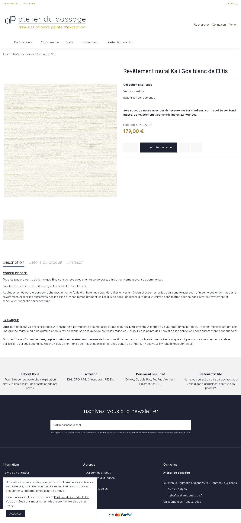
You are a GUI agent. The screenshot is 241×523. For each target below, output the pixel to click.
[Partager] (125, 162)
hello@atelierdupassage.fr (185, 495)
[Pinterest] (135, 162)
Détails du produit (46, 262)
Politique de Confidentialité (71, 497)
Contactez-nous (11, 3)
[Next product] (236, 54)
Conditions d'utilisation (100, 478)
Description (13, 262)
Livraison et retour (17, 472)
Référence (130, 125)
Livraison (75, 262)
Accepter (15, 513)
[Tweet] (130, 162)
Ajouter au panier (161, 147)
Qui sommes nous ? (98, 472)
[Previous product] (232, 54)
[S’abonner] (187, 425)
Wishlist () (231, 3)
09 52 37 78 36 (177, 489)
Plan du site (29, 3)
